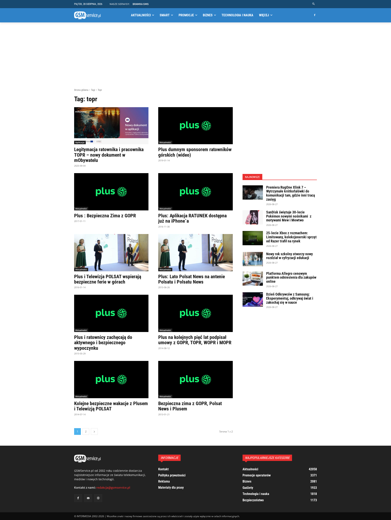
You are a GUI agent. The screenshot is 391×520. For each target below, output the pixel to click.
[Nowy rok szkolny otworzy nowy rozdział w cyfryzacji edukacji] (253, 259)
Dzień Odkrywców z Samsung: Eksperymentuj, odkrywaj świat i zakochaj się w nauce (289, 298)
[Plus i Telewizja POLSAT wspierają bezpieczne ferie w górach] (111, 252)
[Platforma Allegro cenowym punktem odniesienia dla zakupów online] (253, 279)
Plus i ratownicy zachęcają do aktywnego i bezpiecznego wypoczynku (103, 342)
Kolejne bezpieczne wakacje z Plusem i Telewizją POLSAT (111, 406)
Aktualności (165, 142)
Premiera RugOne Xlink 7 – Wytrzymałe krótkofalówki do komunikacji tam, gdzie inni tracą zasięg (290, 193)
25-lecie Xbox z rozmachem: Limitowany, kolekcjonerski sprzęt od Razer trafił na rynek (291, 237)
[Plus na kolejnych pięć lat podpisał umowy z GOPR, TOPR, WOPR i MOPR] (195, 313)
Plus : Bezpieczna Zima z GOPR (105, 216)
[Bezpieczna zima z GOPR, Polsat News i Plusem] (195, 379)
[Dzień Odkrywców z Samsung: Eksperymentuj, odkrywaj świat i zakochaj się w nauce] (253, 299)
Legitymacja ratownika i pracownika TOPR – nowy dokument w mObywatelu (109, 155)
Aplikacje (80, 142)
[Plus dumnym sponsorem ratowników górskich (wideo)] (195, 125)
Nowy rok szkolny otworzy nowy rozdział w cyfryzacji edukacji (289, 256)
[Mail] (88, 498)
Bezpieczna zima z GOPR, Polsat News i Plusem (190, 406)
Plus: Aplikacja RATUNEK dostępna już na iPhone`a (192, 218)
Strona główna (81, 90)
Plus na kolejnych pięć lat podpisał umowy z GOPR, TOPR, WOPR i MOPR (194, 339)
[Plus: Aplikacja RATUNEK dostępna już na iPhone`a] (195, 191)
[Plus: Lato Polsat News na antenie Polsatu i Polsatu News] (195, 252)
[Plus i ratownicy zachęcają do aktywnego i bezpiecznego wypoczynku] (111, 313)
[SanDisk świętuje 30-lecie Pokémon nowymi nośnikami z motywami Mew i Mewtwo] (253, 217)
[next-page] (94, 431)
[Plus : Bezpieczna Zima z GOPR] (111, 191)
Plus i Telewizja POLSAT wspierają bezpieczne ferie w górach (107, 279)
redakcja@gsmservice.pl (113, 487)
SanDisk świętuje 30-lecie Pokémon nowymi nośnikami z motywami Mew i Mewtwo (288, 216)
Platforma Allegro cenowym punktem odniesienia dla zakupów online (291, 277)
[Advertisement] (195, 57)
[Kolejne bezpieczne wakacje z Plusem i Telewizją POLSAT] (111, 379)
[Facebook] (314, 15)
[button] (314, 4)
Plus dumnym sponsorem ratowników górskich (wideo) (195, 152)
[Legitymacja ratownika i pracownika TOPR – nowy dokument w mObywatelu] (111, 125)
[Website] (98, 498)
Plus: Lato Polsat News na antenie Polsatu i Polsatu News (191, 279)
